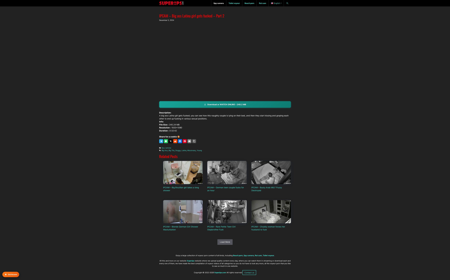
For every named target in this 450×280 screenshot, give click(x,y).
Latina (184, 150)
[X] (171, 141)
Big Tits (171, 150)
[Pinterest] (185, 141)
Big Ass (165, 150)
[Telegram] (161, 141)
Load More (225, 242)
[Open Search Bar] (287, 3)
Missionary (191, 150)
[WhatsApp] (166, 141)
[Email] (189, 141)
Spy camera (166, 148)
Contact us (249, 272)
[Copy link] (194, 141)
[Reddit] (175, 141)
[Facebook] (180, 141)
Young (199, 150)
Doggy (178, 150)
